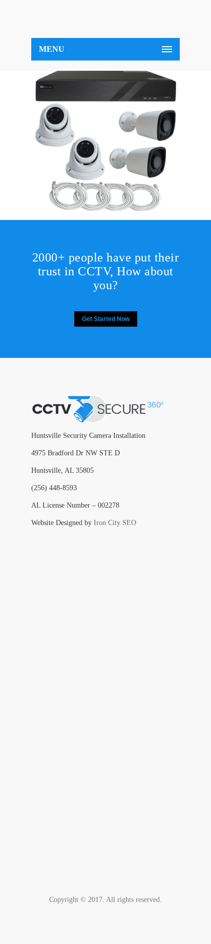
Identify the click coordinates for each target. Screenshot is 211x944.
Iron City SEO (115, 523)
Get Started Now (106, 319)
